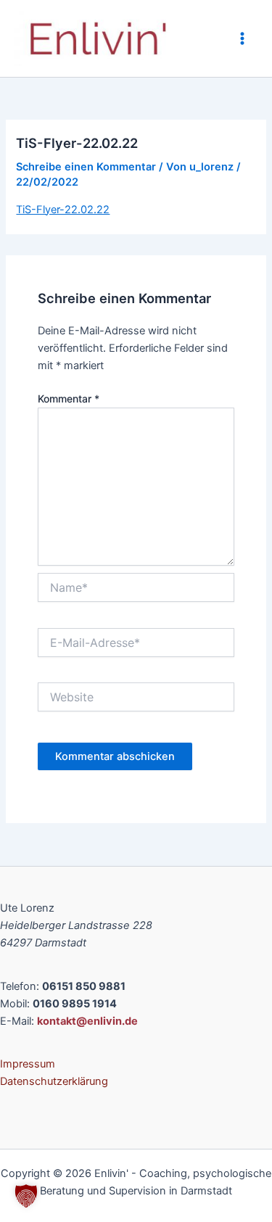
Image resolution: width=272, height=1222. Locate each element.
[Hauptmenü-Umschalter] (242, 38)
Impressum (27, 1063)
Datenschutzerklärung (54, 1081)
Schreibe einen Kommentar (86, 166)
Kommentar (68, 398)
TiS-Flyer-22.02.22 (63, 209)
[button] (26, 1196)
